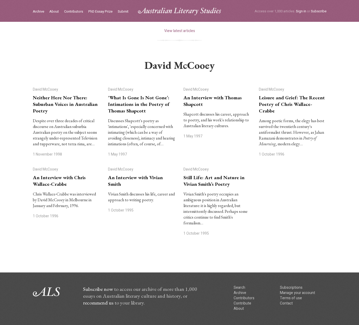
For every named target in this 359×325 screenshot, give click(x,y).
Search (239, 287)
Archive (38, 11)
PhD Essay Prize (100, 11)
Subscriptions (291, 287)
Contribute (242, 303)
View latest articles (179, 31)
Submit (123, 11)
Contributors (73, 11)
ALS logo (179, 11)
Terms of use (291, 298)
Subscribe (318, 11)
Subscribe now (98, 289)
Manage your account (297, 293)
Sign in (301, 11)
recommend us (98, 302)
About (54, 11)
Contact (286, 303)
